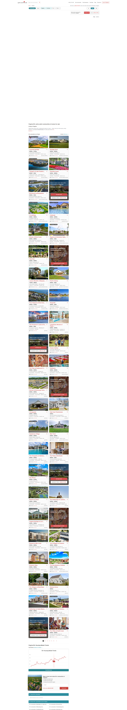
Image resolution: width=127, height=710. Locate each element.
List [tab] (88, 8)
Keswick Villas (33, 565)
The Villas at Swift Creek (57, 631)
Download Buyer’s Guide (59, 263)
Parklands (53, 368)
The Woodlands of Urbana (57, 565)
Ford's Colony (54, 281)
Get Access (64, 688)
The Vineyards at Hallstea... (37, 455)
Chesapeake (32, 412)
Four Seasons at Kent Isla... (37, 302)
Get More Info (59, 194)
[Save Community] (46, 149)
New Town (53, 434)
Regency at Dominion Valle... (58, 237)
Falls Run (32, 259)
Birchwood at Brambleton (36, 193)
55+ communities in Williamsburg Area (36, 706)
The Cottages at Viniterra (57, 543)
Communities (32, 8)
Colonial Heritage (34, 149)
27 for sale (35, 177)
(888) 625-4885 (71, 2)
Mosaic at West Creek (35, 237)
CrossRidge (32, 215)
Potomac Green (54, 171)
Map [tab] (96, 8)
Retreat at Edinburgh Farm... (37, 390)
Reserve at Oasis (34, 499)
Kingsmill (52, 302)
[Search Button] (39, 2)
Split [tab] (92, 8)
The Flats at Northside (56, 455)
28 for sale (56, 308)
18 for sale (55, 352)
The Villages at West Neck (36, 587)
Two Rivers (32, 477)
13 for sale (35, 199)
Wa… (54, 129)
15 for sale (55, 374)
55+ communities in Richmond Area (55, 704)
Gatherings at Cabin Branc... (37, 609)
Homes (38, 8)
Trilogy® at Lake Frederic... (37, 171)
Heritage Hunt (54, 149)
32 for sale (35, 308)
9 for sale (56, 155)
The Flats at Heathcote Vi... (37, 368)
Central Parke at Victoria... (57, 609)
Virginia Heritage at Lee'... (36, 521)
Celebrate (52, 215)
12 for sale (35, 396)
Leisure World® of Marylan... (37, 281)
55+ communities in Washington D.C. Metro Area (37, 704)
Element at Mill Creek (35, 543)
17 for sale (35, 155)
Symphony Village (34, 434)
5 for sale (56, 177)
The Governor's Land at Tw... (37, 324)
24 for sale (35, 330)
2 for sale (35, 221)
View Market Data (48, 670)
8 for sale (55, 549)
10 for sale (35, 461)
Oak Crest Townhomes (56, 412)
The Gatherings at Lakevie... (58, 499)
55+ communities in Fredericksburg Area (56, 706)
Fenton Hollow (54, 348)
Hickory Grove (54, 587)
